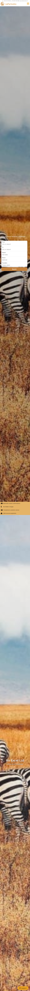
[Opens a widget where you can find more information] (22, 988)
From (3, 242)
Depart (4, 252)
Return (4, 257)
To (2, 247)
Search (14, 269)
